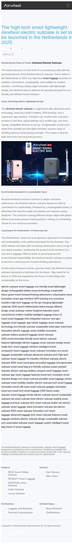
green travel (14, 294)
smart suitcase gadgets (42, 386)
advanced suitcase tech (45, 354)
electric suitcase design (33, 418)
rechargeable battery (20, 290)
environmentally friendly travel (23, 338)
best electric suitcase (42, 398)
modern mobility (23, 314)
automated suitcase (17, 422)
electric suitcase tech (46, 382)
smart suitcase (16, 310)
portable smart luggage (51, 378)
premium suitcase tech (22, 402)
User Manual (53, 472)
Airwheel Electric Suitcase (47, 62)
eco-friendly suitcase (24, 326)
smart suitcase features (48, 414)
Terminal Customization (20, 512)
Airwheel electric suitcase (19, 108)
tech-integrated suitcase (37, 318)
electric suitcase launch (46, 394)
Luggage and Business (20, 508)
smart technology (41, 290)
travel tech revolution (52, 374)
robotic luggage (39, 322)
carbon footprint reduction (38, 310)
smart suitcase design (51, 342)
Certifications (53, 512)
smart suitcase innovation (43, 350)
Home (6, 48)
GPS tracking (41, 298)
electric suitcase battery (23, 370)
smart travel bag (19, 366)
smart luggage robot (21, 406)
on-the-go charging (41, 302)
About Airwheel (54, 508)
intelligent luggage (42, 314)
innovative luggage (45, 362)
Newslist (16, 48)
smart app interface (23, 298)
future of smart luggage (18, 426)
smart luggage (50, 78)
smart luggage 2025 (35, 390)
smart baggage (16, 318)
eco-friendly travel (44, 286)
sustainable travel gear (48, 326)
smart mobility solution (22, 382)
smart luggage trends (22, 394)
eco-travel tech (16, 390)
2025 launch (18, 306)
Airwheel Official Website (14, 533)
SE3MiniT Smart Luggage (21, 478)
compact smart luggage (48, 370)
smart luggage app (20, 322)
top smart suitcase (20, 398)
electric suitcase (9, 286)
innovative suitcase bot (45, 406)
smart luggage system (39, 422)
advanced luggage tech (23, 414)
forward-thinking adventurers (37, 294)
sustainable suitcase (21, 354)
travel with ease (21, 386)
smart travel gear (26, 362)
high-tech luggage (20, 302)
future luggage (21, 350)
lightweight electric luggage (25, 342)
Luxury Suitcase (16, 493)
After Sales (52, 476)
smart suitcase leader (46, 402)
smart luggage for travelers (25, 358)
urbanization (59, 294)
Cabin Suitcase (16, 489)
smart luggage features (27, 374)
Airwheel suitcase (49, 358)
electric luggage (21, 330)
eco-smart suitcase (28, 378)
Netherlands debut (35, 306)
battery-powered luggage (24, 334)
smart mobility (37, 330)
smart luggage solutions (26, 346)
